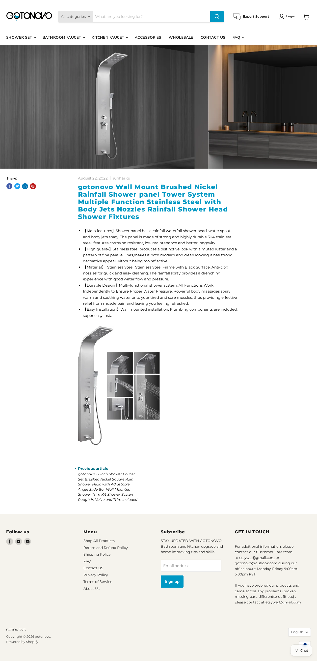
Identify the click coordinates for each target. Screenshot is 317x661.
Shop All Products (99, 541)
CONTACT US (213, 37)
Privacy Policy (95, 575)
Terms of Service (97, 581)
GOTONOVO (16, 630)
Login (290, 16)
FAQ (237, 37)
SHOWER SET (19, 37)
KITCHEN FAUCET (108, 37)
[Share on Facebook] (9, 186)
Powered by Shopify (22, 642)
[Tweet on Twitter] (17, 186)
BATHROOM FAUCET (62, 37)
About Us (91, 588)
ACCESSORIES (148, 37)
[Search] (217, 16)
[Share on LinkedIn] (25, 186)
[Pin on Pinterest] (33, 186)
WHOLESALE (181, 37)
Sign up (172, 581)
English (297, 632)
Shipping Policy (97, 554)
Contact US (93, 568)
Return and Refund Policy (105, 547)
